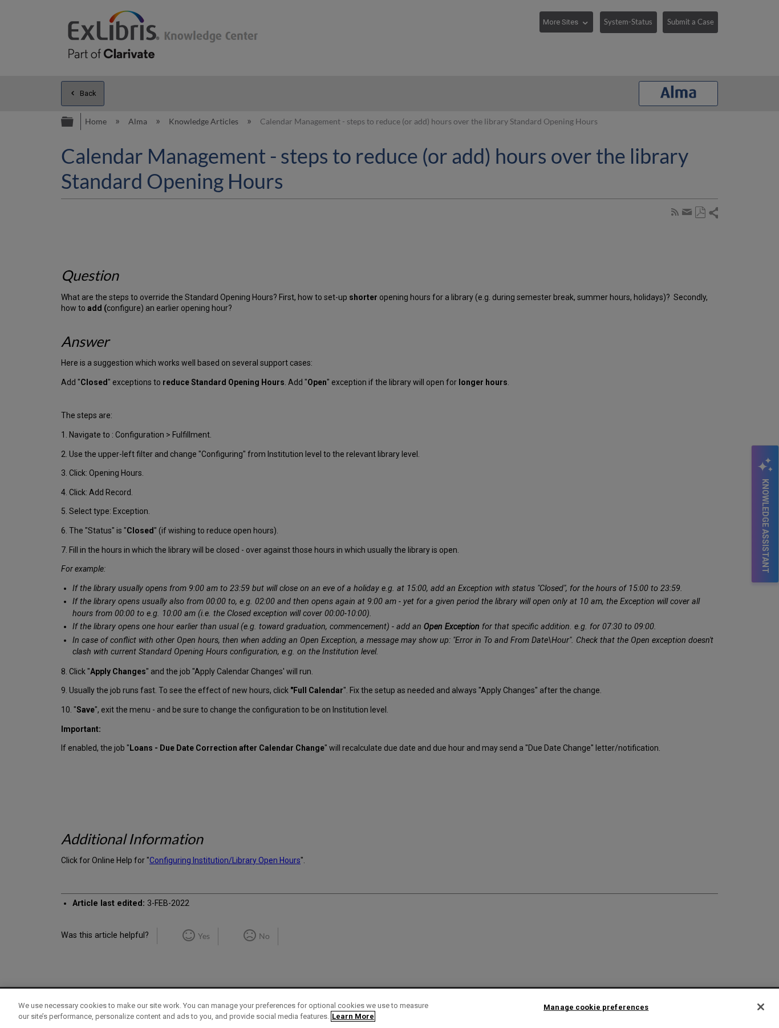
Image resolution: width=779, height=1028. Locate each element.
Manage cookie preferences (595, 1007)
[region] (389, 1008)
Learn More (353, 1016)
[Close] (760, 1006)
